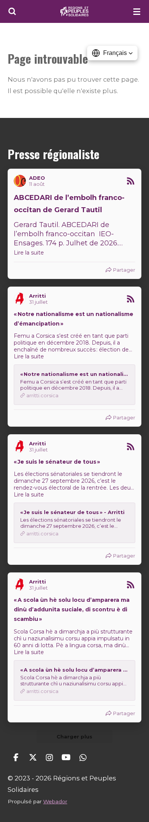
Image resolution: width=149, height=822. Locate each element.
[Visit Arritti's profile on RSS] (21, 299)
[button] (112, 53)
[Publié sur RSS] (130, 180)
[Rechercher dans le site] (12, 11)
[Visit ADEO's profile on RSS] (21, 181)
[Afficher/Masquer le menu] (136, 11)
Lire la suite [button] (29, 252)
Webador (55, 801)
